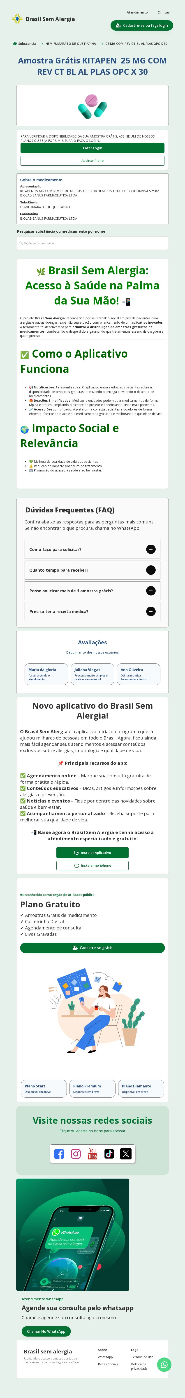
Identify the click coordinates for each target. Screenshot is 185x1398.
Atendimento (137, 12)
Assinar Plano (92, 160)
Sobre (102, 1350)
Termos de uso (142, 1357)
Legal (135, 1350)
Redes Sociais (108, 1364)
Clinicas (164, 12)
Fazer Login (92, 148)
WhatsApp (105, 1357)
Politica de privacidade (139, 1366)
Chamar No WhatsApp (46, 1331)
